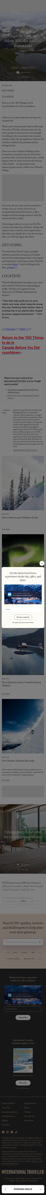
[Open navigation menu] (5, 1189)
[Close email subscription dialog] (42, 563)
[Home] (23, 1189)
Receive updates (23, 617)
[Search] (41, 1189)
